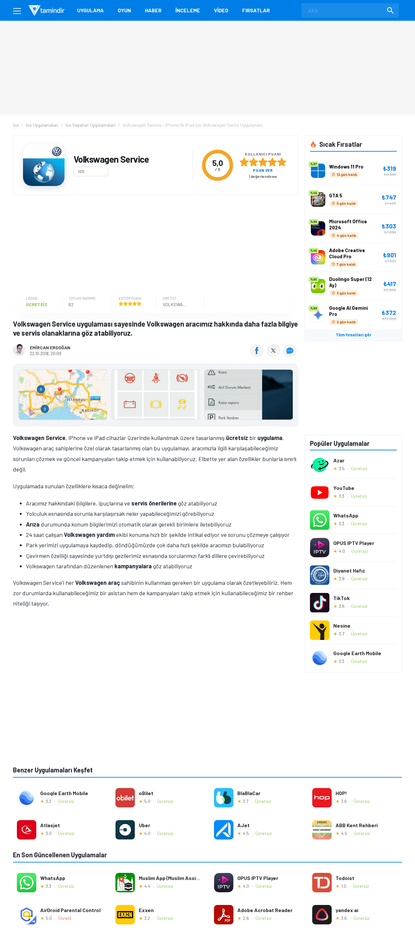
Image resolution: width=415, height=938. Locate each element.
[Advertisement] (154, 245)
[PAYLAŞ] (258, 355)
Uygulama (90, 10)
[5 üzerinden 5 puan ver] (281, 162)
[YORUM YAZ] (290, 355)
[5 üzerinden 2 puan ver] (253, 162)
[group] (155, 396)
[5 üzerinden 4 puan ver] (272, 162)
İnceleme (187, 10)
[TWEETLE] (274, 355)
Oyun (124, 10)
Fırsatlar (256, 10)
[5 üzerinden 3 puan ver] (262, 162)
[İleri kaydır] (290, 394)
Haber (153, 10)
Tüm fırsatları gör (353, 334)
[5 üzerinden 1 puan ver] (244, 162)
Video (221, 10)
